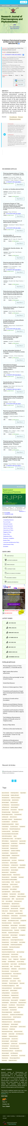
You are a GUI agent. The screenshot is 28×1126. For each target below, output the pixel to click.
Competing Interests (8, 520)
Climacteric (4, 959)
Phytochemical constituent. (7, 1050)
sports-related (14, 963)
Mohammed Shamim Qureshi (9, 49)
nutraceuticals (14, 809)
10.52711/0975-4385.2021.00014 (13, 403)
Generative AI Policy (8, 530)
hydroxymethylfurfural (6, 973)
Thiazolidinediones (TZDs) (7, 838)
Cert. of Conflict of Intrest (14, 573)
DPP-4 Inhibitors (5, 841)
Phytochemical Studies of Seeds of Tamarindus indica (13, 307)
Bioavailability (14, 877)
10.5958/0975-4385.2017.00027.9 (13, 389)
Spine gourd (4, 1004)
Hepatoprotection (15, 855)
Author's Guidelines (12, 560)
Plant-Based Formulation (14, 947)
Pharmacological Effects (15, 1057)
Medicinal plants (13, 857)
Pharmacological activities (7, 814)
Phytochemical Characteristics (8, 1019)
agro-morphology (20, 951)
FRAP (17, 985)
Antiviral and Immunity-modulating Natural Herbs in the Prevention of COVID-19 (13, 398)
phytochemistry (15, 800)
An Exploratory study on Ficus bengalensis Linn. (12, 277)
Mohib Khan (20, 48)
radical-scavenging (16, 891)
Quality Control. (5, 990)
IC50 (3, 901)
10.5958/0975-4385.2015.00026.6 (13, 465)
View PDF (20, 84)
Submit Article (10, 555)
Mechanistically (5, 848)
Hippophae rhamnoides (7, 874)
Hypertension (5, 828)
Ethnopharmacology (6, 812)
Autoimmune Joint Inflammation (16, 1014)
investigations (12, 896)
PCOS (12, 881)
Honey (19, 980)
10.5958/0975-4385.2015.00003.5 (13, 54)
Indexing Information (12, 582)
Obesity (17, 824)
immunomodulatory (15, 804)
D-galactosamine (5, 845)
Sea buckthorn (13, 872)
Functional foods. (18, 814)
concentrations (23, 915)
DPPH (13, 898)
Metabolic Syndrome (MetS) (7, 824)
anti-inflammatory (5, 804)
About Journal (6, 5)
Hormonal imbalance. (6, 886)
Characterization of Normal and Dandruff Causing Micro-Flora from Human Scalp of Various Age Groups (13, 459)
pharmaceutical (5, 872)
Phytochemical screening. (15, 119)
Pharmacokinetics (5, 877)
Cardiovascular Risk (6, 831)
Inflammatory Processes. (7, 1021)
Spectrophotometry (17, 988)
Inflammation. (14, 968)
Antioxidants (15, 937)
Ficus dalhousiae (13, 117)
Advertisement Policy (8, 544)
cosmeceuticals (5, 867)
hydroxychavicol (14, 802)
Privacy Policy (6, 534)
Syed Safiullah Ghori (12, 48)
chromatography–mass (15, 906)
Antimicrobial (11, 1033)
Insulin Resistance (14, 826)
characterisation (14, 954)
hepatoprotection (14, 848)
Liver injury (14, 860)
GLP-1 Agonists (18, 838)
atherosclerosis (13, 816)
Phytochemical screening (7, 930)
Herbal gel (4, 920)
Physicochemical (5, 971)
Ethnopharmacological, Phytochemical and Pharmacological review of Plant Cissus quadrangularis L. (14, 367)
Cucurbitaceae (12, 1004)
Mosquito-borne (5, 942)
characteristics (5, 1014)
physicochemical (5, 792)
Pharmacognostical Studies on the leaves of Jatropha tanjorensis (13, 263)
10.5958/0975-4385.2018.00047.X (13, 269)
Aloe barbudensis (5, 797)
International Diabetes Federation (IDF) (10, 833)
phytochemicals (10, 913)
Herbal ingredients (15, 792)
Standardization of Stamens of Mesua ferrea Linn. (12, 382)
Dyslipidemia (22, 826)
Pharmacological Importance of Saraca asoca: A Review (12, 221)
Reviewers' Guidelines (8, 538)
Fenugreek (22, 908)
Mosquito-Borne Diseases (7, 949)
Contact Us (14, 5)
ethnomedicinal (5, 1045)
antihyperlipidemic (6, 992)
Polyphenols (15, 959)
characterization (16, 922)
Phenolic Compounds (13, 983)
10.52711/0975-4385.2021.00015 (13, 328)
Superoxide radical (20, 898)
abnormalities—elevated (7, 819)
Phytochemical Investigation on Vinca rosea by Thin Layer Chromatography (12, 337)
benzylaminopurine (6, 903)
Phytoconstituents (20, 1004)
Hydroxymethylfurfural (7, 988)
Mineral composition (14, 910)
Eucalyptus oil (14, 927)
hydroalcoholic (5, 889)
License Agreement (8, 526)
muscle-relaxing (20, 961)
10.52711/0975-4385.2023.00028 (13, 213)
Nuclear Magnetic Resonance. (17, 939)
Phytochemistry (15, 812)
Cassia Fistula (22, 1055)
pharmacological (5, 802)
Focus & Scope (6, 522)
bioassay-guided (14, 1000)
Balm (11, 966)
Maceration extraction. (6, 922)
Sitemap (5, 1118)
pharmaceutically (14, 908)
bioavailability (22, 865)
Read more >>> (22, 511)
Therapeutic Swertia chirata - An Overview (12, 248)
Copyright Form (11, 568)
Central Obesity (5, 826)
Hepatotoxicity (5, 857)
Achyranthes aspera (14, 1045)
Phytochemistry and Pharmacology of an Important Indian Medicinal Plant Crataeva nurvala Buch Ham (13, 293)
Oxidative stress (5, 939)
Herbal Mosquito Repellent (16, 944)
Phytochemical (5, 1057)
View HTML (20, 80)
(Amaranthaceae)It (6, 1038)
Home (4, 1116)
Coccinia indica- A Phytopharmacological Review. (12, 236)
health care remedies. (15, 797)
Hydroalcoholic (13, 894)
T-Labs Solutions (11, 1124)
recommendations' (6, 821)
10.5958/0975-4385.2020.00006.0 (13, 182)
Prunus (10, 959)
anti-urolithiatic (15, 886)
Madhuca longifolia (6, 855)
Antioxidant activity (6, 860)
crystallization (5, 894)
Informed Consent (7, 524)
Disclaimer (5, 546)
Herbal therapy (5, 884)
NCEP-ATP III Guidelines (7, 836)
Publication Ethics (7, 536)
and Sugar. (4, 961)
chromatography (5, 906)
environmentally (5, 944)
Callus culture (5, 910)
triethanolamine (14, 915)
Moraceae (20, 117)
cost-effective (15, 821)
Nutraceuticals (5, 1009)
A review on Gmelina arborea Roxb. (13, 189)
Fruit (21, 956)
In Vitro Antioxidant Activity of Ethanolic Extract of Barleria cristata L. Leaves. (14, 352)
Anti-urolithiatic (13, 889)
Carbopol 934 (23, 920)
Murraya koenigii (5, 795)
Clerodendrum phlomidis (16, 918)
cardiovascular (5, 816)
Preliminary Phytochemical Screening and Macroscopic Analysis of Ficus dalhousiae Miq (14, 41)
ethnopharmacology (6, 800)
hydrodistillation (5, 925)
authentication (5, 980)
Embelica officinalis (15, 795)
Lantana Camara (22, 1026)
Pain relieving (17, 966)
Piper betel (21, 809)
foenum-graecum (17, 901)
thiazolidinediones (18, 819)
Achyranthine (5, 1048)
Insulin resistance (13, 884)
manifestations (17, 1012)
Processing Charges (11, 577)
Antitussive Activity (18, 1031)
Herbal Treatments (17, 1017)
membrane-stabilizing (15, 850)
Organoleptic (23, 792)
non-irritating (22, 942)
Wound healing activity (14, 1048)
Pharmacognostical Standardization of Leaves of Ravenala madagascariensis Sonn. (13, 412)
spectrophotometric (6, 891)
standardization (5, 853)
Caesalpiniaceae (18, 1050)
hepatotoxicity (22, 843)
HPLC (21, 910)
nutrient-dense (5, 862)
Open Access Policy (8, 528)
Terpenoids (16, 930)
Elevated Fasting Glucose (15, 828)
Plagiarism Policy (7, 532)
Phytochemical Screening (7, 1031)
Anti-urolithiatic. (9, 901)
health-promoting (5, 956)
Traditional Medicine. (13, 1036)
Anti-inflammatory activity (13, 920)
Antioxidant (21, 877)
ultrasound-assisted (6, 997)
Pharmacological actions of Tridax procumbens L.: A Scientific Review (13, 174)
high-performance (15, 903)
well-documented (5, 954)
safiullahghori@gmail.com (12, 52)
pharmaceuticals (5, 809)
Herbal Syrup (12, 1029)
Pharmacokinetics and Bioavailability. (9, 879)
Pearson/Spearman (17, 973)
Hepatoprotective (12, 1007)
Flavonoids (4, 932)
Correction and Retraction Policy (11, 542)
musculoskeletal (5, 963)
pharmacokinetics (5, 869)
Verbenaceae (5, 1029)
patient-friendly (5, 966)
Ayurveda (18, 881)
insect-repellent (14, 942)
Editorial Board (20, 1116)
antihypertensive (5, 807)
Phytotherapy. (21, 860)
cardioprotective (14, 865)
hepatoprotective (14, 841)
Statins (15, 836)
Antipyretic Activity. (13, 1060)
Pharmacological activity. (7, 1012)
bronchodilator (22, 925)
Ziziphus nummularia (21, 896)
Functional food (13, 1009)
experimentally (22, 841)
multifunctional (15, 997)
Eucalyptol (23, 930)
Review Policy (6, 540)
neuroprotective (15, 992)
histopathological (14, 845)
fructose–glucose (14, 971)
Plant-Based (22, 959)
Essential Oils (5, 947)
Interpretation (16, 978)
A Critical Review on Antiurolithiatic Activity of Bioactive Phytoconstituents (13, 321)
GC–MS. (3, 913)
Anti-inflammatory (5, 968)
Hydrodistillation (22, 927)
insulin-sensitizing (6, 881)
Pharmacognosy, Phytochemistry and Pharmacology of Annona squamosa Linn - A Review (13, 442)
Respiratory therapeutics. (13, 932)
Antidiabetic (4, 1007)
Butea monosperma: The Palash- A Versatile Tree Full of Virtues (13, 427)
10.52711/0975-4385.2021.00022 (13, 228)
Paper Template (10, 564)
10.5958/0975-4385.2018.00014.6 (13, 375)
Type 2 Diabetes (15, 831)
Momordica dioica (22, 1002)
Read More (20, 184)
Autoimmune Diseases (6, 1017)
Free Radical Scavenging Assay (8, 985)
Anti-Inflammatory (19, 1033)
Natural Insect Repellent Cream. (8, 951)
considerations (14, 843)
